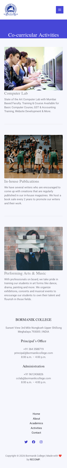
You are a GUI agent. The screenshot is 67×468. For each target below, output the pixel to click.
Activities (36, 428)
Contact (36, 432)
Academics (36, 423)
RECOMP (35, 459)
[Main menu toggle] (60, 10)
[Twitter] (26, 442)
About (36, 418)
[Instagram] (41, 442)
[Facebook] (33, 442)
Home (36, 413)
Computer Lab (16, 93)
